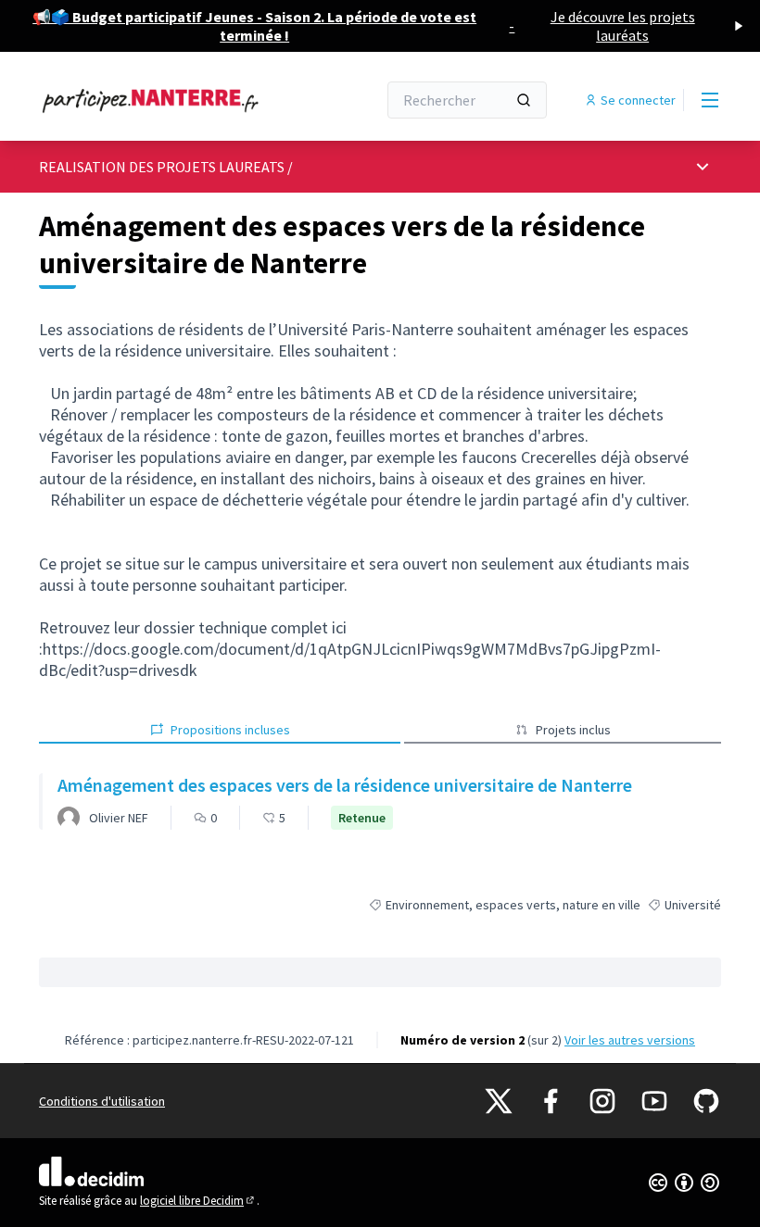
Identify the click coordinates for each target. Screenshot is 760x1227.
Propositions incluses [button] (230, 729)
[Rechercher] (523, 100)
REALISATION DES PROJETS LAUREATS (162, 166)
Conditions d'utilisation (102, 1101)
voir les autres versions (629, 1040)
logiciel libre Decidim (198, 1200)
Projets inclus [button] (573, 729)
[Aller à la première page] (162, 100)
